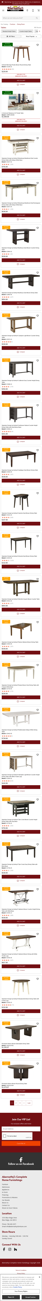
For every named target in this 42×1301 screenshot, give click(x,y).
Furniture (12, 24)
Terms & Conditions (21, 1270)
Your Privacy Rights (21, 1291)
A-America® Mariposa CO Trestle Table (13, 113)
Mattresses (6, 1187)
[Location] (27, 10)
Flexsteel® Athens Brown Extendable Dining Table (16, 1043)
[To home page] (15, 10)
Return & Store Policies (10, 1208)
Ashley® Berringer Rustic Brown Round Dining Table (16, 65)
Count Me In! (21, 1143)
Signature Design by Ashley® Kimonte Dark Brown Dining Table (19, 556)
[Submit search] (37, 18)
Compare (22, 84)
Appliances (5, 1190)
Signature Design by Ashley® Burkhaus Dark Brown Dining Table (20, 292)
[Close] (39, 1277)
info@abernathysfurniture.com (16, 1226)
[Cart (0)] (38, 10)
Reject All (11, 1297)
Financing (5, 1195)
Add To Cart (21, 80)
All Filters (12, 36)
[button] (3, 10)
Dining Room (21, 24)
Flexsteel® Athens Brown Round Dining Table (14, 1083)
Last (29, 1103)
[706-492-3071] (33, 10)
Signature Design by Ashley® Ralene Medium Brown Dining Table (20, 642)
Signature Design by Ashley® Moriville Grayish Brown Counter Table (21, 599)
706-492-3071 (11, 1224)
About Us (5, 1203)
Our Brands (6, 1200)
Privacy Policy (21, 1273)
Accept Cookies (30, 1297)
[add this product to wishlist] (37, 45)
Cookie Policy (17, 1287)
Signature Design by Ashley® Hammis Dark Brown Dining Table (19, 513)
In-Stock (5, 1192)
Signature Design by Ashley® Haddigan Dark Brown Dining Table (20, 470)
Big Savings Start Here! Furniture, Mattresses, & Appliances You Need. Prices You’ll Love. (22, 3)
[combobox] (31, 36)
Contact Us (6, 1205)
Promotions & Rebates (10, 1197)
